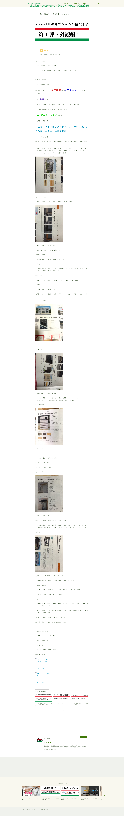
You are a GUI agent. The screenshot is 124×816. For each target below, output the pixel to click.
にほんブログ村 (39, 668)
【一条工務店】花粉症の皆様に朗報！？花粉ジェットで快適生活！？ (43, 704)
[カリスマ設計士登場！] (61, 697)
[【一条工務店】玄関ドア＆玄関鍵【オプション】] (79, 697)
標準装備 (85, 3)
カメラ (93, 3)
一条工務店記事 (75, 3)
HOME (66, 3)
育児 (99, 3)
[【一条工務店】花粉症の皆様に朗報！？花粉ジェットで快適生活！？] (43, 697)
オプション (54, 11)
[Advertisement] (62, 721)
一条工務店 (54, 250)
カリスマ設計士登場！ (58, 703)
